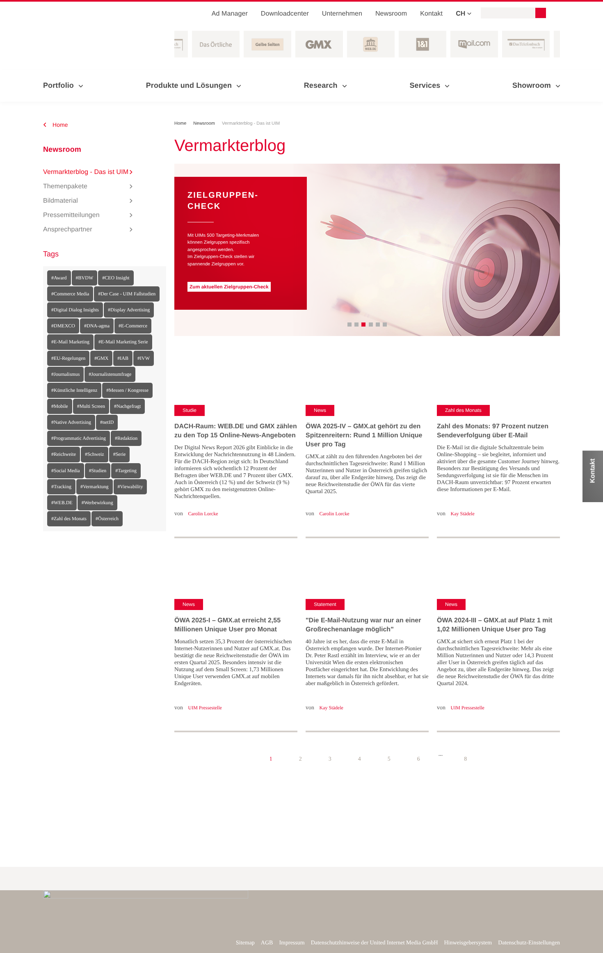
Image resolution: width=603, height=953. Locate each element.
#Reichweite (63, 454)
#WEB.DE (62, 502)
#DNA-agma (97, 326)
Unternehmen (342, 13)
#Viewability (130, 486)
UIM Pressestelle (205, 708)
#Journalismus (65, 374)
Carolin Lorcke (203, 513)
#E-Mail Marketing (70, 342)
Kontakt (431, 13)
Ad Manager (230, 13)
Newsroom (391, 13)
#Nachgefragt (127, 406)
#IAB (122, 358)
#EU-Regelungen (68, 358)
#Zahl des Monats (69, 518)
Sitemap (245, 943)
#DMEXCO (63, 326)
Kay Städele (331, 708)
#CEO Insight (115, 278)
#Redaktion (126, 438)
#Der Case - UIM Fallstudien (126, 294)
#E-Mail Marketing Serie (123, 342)
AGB (267, 943)
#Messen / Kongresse (127, 390)
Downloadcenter (285, 13)
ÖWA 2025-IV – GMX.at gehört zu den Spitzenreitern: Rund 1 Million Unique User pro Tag (364, 435)
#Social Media (65, 470)
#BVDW (85, 278)
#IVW (143, 358)
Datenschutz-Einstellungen (529, 943)
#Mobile (59, 406)
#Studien (98, 470)
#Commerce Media (70, 294)
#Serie (119, 454)
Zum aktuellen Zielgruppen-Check (229, 287)
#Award (59, 278)
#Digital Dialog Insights (75, 310)
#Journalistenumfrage (110, 374)
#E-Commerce (133, 326)
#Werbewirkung (97, 502)
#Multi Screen (91, 406)
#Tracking (61, 486)
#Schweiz (94, 454)
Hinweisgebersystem (468, 943)
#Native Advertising (71, 422)
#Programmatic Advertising (78, 438)
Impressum (291, 943)
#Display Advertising (129, 310)
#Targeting (126, 470)
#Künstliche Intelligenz (74, 390)
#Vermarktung (94, 486)
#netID (107, 422)
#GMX (101, 358)
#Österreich (107, 518)
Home (59, 124)
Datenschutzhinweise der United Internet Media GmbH (374, 943)
